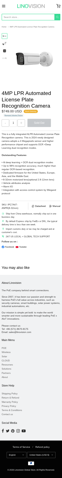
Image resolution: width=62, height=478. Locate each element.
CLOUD (6, 360)
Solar (4, 356)
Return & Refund (10, 397)
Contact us (7, 414)
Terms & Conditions (12, 410)
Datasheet (40, 206)
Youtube (23, 247)
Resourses (7, 364)
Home (4, 27)
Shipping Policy (10, 393)
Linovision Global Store (25, 470)
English (12, 455)
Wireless (6, 352)
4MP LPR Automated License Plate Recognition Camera (32, 27)
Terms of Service (21, 447)
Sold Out (39, 122)
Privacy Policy (9, 406)
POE (4, 348)
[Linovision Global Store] (31, 6)
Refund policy (42, 447)
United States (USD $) (39, 455)
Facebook (9, 247)
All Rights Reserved (45, 470)
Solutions (6, 368)
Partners (6, 373)
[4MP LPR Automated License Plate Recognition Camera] (4, 36)
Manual (56, 206)
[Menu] (7, 6)
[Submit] (57, 17)
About (5, 377)
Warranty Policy (10, 402)
